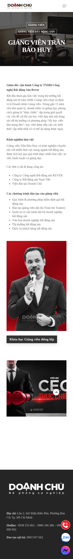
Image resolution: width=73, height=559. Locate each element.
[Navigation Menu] (64, 6)
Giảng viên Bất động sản (36, 31)
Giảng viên (36, 25)
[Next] (56, 392)
